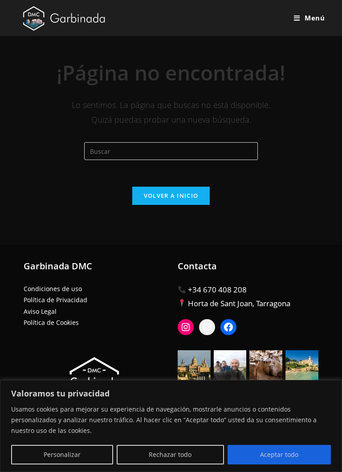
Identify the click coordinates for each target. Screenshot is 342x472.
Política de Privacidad (55, 300)
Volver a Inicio (171, 196)
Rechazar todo (170, 454)
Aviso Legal (40, 311)
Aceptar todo (279, 454)
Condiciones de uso (53, 288)
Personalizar (62, 454)
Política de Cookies (51, 322)
